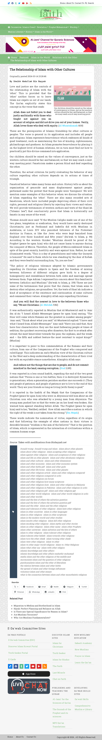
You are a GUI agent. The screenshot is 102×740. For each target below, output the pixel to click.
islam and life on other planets (34, 457)
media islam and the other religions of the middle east (45, 556)
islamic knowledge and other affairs (37, 550)
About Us (70, 3)
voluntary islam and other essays (35, 571)
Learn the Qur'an (83, 662)
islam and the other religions (53, 505)
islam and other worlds (31, 496)
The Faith (57, 666)
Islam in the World (43, 32)
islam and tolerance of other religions (37, 508)
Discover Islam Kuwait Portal (23, 646)
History (29, 32)
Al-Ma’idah (47, 304)
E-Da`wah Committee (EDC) (21, 640)
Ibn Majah (72, 412)
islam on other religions (31, 526)
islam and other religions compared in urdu (40, 475)
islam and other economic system (61, 463)
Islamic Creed (28, 27)
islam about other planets (71, 448)
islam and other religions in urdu (71, 487)
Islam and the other (29, 505)
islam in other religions (31, 514)
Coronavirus (16, 27)
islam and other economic (32, 463)
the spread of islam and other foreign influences (42, 568)
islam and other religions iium (34, 484)
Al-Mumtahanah (68, 125)
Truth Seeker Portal (18, 653)
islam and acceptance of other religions (66, 454)
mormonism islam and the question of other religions (45, 559)
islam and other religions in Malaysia (67, 484)
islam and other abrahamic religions (67, 457)
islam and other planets (57, 469)
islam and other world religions (35, 493)
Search (90, 3)
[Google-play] (27, 2)
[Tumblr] (16, 2)
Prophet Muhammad (58, 27)
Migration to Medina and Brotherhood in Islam (37, 605)
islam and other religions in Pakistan (37, 487)
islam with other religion (53, 547)
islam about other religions (33, 451)
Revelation (42, 27)
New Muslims (82, 649)
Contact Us (79, 3)
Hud (63, 368)
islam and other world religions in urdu (69, 493)
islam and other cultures (31, 460)
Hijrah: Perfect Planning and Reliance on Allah (37, 608)
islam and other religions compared (68, 472)
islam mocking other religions (34, 523)
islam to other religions (31, 532)
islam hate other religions (69, 508)
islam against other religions (33, 454)
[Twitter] (19, 2)
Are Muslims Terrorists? (26, 614)
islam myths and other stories (64, 523)
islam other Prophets (71, 526)
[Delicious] (9, 2)
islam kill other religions (59, 520)
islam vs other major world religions (37, 544)
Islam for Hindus (61, 659)
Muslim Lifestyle (16, 32)
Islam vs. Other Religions (67, 544)
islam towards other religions (60, 535)
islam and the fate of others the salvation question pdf (45, 502)
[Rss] (31, 2)
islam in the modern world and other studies (41, 517)
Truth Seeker (59, 653)
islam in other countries (31, 511)
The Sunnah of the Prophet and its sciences (62, 713)
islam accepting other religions (61, 451)
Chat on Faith (59, 679)
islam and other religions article (35, 472)
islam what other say (30, 547)
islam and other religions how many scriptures (42, 481)
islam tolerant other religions (57, 532)
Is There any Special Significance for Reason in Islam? (41, 611)
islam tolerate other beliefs (32, 535)
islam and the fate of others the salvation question (43, 499)
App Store (30, 674)
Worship (73, 27)
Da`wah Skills (81, 699)
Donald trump (26, 448)
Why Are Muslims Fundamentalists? (32, 617)
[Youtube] (23, 2)
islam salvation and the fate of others (59, 529)
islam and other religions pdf (33, 490)
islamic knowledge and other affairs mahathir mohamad (47, 553)
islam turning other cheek (58, 538)
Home (63, 3)
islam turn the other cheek (32, 538)
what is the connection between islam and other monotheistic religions (53, 574)
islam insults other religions (33, 520)
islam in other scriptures (54, 514)
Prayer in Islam (82, 656)
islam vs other (52, 541)
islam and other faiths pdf (32, 466)
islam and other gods (56, 466)
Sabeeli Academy (83, 643)
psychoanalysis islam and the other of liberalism (43, 562)
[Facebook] (12, 2)
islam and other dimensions (58, 460)
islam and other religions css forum (37, 478)
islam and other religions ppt (62, 490)
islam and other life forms (32, 469)
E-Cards (12, 659)
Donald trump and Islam (46, 448)
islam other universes (30, 529)
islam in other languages (55, 511)
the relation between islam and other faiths (40, 565)
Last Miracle (59, 672)
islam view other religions (32, 541)
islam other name (52, 526)
